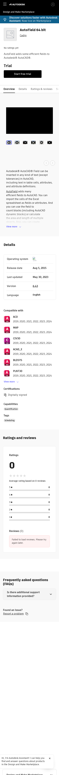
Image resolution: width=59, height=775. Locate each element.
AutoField (12, 191)
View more (11, 226)
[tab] (9, 147)
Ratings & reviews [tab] (41, 89)
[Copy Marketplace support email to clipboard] (26, 613)
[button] (29, 594)
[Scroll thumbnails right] (52, 163)
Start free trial (22, 74)
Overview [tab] (9, 89)
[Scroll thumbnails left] (46, 163)
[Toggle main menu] (5, 4)
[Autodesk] (17, 4)
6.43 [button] (35, 286)
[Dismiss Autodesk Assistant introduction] (49, 758)
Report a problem (13, 613)
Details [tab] (23, 89)
